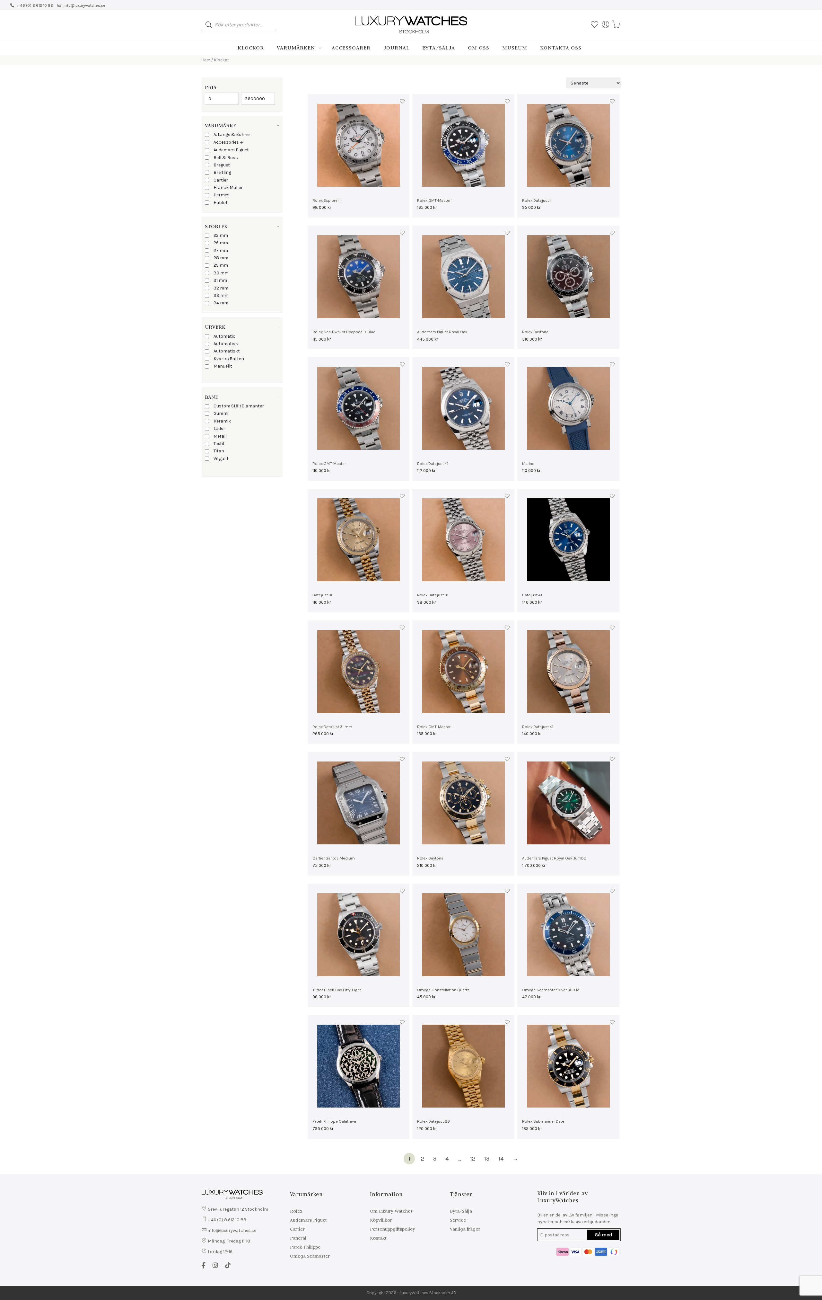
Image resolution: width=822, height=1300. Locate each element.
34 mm (221, 303)
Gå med (603, 1235)
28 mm (221, 258)
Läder (219, 428)
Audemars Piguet (231, 150)
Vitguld (221, 458)
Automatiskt (227, 351)
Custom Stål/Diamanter (239, 406)
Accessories (226, 142)
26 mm (221, 242)
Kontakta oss (561, 47)
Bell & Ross (226, 157)
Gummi (221, 413)
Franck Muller (228, 187)
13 (486, 1158)
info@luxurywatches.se (84, 5)
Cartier (221, 180)
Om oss (478, 47)
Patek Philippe (305, 1247)
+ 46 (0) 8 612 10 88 (34, 5)
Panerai (298, 1238)
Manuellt (223, 366)
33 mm (221, 295)
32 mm (221, 288)
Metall (220, 436)
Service (458, 1220)
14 (500, 1158)
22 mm (221, 235)
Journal (396, 47)
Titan (219, 451)
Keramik (222, 421)
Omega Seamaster (310, 1256)
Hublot (221, 202)
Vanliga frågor (465, 1229)
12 (472, 1158)
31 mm (220, 280)
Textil (219, 443)
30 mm (221, 273)
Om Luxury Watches (391, 1211)
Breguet (222, 165)
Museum (514, 47)
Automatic (224, 336)
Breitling (222, 172)
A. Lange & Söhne (231, 134)
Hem (206, 60)
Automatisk (226, 343)
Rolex (296, 1211)
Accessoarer (351, 47)
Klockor (251, 47)
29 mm (221, 265)
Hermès (222, 195)
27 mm (221, 250)
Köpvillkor (381, 1220)
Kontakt (378, 1238)
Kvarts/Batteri (229, 358)
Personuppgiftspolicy (392, 1229)
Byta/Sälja (438, 47)
